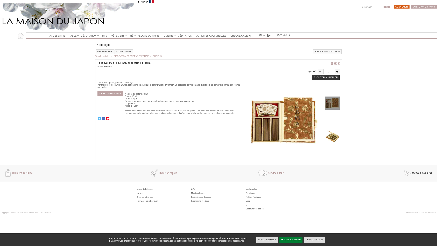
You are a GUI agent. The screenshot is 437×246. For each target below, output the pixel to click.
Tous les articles (102, 56)
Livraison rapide (168, 173)
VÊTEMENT (117, 35)
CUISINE (168, 35)
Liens (248, 201)
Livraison (140, 193)
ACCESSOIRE (57, 35)
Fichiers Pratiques (253, 197)
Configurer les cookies (255, 209)
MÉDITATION (185, 35)
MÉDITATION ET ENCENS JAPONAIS (131, 56)
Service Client (276, 173)
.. (246, 205)
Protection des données (201, 197)
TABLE (72, 35)
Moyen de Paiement (145, 189)
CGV (193, 189)
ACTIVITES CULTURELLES (211, 35)
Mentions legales (198, 193)
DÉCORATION (88, 35)
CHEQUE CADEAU (240, 35)
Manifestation (251, 189)
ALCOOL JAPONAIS (148, 35)
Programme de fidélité (200, 201)
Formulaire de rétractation (147, 201)
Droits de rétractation (145, 197)
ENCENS (157, 56)
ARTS (104, 35)
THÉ (131, 35)
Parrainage (250, 193)
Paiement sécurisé (22, 173)
